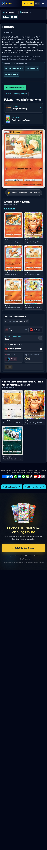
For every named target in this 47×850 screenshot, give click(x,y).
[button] (37, 3)
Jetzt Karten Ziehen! (25, 548)
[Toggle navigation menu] (42, 3)
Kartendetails (32, 68)
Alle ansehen (9, 208)
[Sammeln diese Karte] (15, 87)
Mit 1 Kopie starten (10, 487)
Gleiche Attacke (11, 74)
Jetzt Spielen (28, 3)
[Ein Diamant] (8, 367)
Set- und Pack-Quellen (14, 68)
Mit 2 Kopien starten (33, 487)
